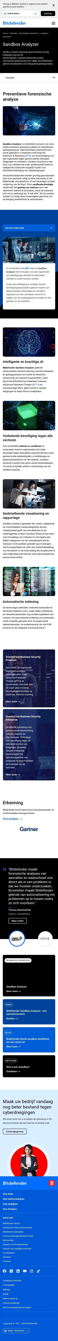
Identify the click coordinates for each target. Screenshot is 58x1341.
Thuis (5, 33)
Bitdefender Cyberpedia (13, 1232)
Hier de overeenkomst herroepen (17, 1307)
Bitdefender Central (11, 1223)
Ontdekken (29, 1066)
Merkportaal (8, 1240)
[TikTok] (38, 1271)
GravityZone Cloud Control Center (17, 1227)
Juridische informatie (12, 1280)
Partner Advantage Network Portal (18, 1236)
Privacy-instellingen (11, 1303)
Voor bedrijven (10, 1204)
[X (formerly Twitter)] (11, 1271)
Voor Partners (10, 1209)
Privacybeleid (8, 1285)
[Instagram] (31, 1271)
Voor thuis (8, 1194)
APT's (36, 384)
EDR (28, 155)
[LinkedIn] (18, 1271)
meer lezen (29, 1039)
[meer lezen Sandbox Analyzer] (29, 975)
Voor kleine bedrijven (13, 1199)
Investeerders (9, 1253)
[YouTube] (24, 1271)
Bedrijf (5, 1294)
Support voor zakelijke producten (17, 1248)
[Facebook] (4, 1271)
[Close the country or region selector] (54, 5)
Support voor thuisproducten (15, 1244)
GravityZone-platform (28, 33)
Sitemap (6, 1289)
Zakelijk (13, 33)
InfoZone (7, 1261)
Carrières (7, 1257)
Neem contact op (10, 1298)
